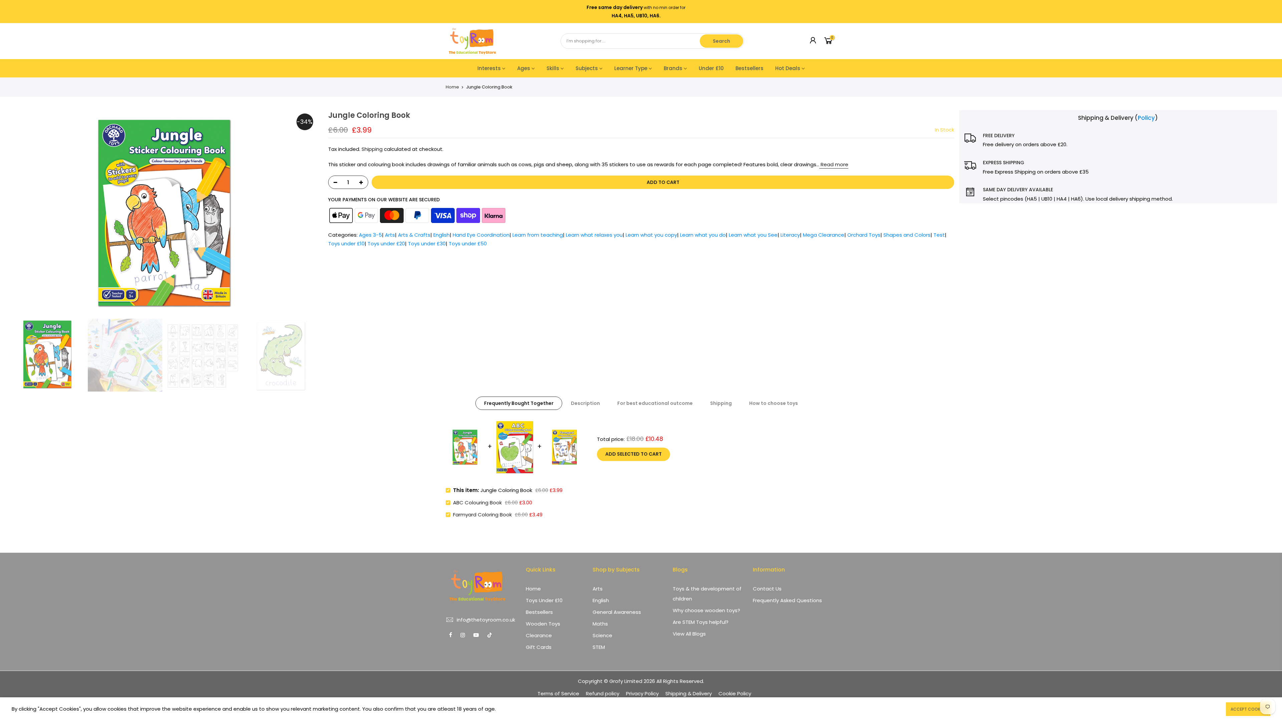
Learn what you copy (651, 234)
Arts (390, 234)
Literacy (790, 234)
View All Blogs (689, 633)
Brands (673, 68)
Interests (489, 68)
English (441, 234)
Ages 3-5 (370, 234)
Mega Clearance (823, 234)
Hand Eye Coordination (481, 234)
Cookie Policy (734, 693)
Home (452, 87)
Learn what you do (703, 234)
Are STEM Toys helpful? (700, 622)
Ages (523, 68)
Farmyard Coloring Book (482, 514)
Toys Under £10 (544, 600)
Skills (553, 68)
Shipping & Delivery (688, 693)
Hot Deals (787, 68)
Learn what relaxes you (594, 234)
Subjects (587, 68)
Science (602, 635)
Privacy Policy (642, 693)
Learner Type (630, 68)
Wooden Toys (543, 623)
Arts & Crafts (414, 234)
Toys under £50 (468, 243)
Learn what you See (753, 234)
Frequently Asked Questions (787, 600)
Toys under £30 (427, 243)
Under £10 (711, 68)
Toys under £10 (346, 243)
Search (721, 41)
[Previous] (13, 213)
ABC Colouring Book (477, 502)
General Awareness (617, 612)
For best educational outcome (655, 403)
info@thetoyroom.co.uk (486, 619)
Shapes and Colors (906, 234)
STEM (599, 647)
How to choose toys (773, 403)
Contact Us (767, 588)
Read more (833, 164)
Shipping (372, 149)
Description (585, 403)
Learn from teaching (537, 234)
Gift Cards (539, 647)
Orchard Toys (863, 234)
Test (939, 234)
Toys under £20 (386, 243)
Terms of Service (558, 693)
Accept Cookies (1248, 709)
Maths (600, 623)
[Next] (314, 213)
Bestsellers (749, 68)
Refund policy (602, 693)
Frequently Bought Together (519, 403)
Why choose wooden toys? (706, 610)
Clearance (539, 635)
